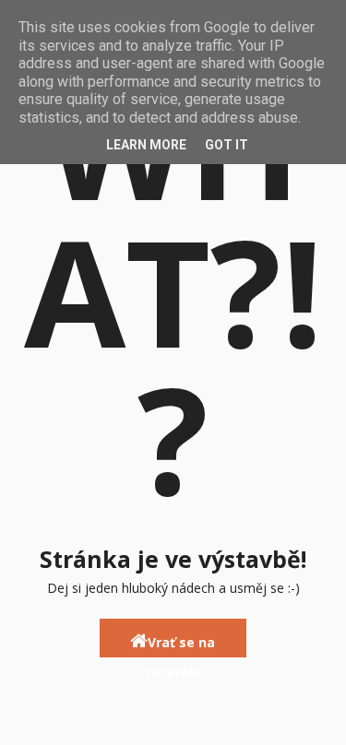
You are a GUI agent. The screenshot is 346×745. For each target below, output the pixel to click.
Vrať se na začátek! (179, 645)
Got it (226, 144)
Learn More (146, 144)
